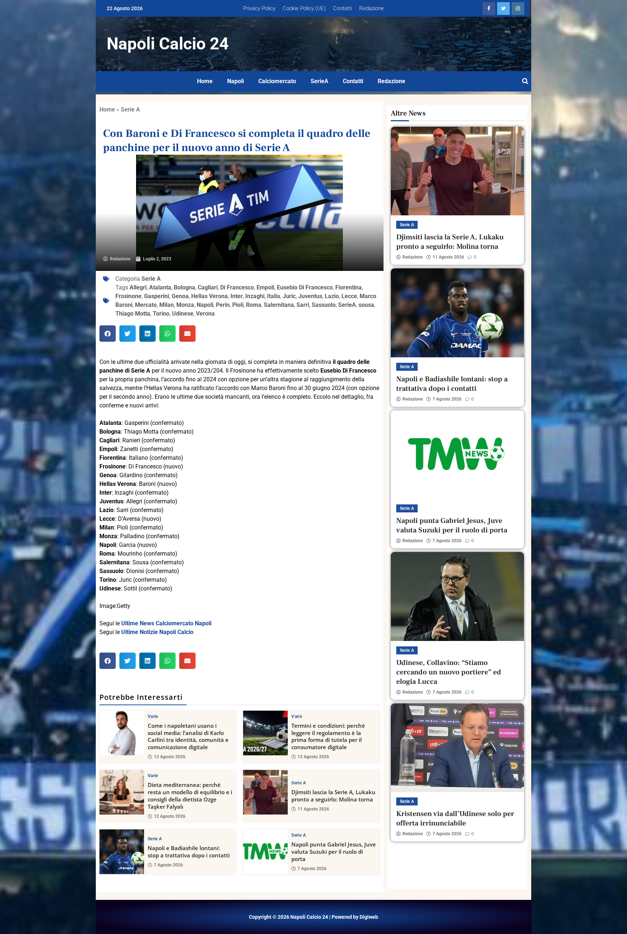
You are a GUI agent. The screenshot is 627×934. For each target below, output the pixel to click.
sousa (366, 304)
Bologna (184, 287)
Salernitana (279, 304)
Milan (166, 304)
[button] (107, 333)
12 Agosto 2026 (313, 757)
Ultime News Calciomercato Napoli (166, 623)
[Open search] (525, 81)
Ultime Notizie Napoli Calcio (157, 632)
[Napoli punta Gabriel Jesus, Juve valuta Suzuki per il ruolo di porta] (265, 851)
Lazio (332, 296)
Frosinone (128, 296)
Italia (273, 296)
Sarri (302, 304)
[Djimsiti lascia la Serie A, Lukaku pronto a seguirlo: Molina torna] (265, 792)
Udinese (182, 313)
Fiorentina (348, 287)
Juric (289, 296)
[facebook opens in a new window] (489, 8)
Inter (236, 296)
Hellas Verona (209, 296)
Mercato (146, 304)
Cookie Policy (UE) (304, 8)
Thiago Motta (132, 313)
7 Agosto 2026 (168, 865)
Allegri (138, 287)
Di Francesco (237, 287)
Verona (205, 313)
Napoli (235, 81)
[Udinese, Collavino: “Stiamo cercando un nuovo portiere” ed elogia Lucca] (457, 596)
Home (205, 81)
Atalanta (160, 287)
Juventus (310, 296)
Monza (185, 304)
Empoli (265, 287)
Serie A (130, 109)
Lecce (349, 296)
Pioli (237, 304)
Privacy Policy (259, 8)
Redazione (371, 8)
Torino (161, 313)
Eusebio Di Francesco (305, 287)
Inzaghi (255, 296)
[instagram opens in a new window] (518, 8)
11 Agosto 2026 (313, 809)
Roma (253, 304)
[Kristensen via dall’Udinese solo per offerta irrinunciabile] (457, 747)
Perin (223, 304)
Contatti (342, 8)
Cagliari (208, 287)
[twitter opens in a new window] (503, 8)
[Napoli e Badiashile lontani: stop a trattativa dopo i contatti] (121, 851)
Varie (153, 716)
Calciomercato (277, 81)
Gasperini (156, 296)
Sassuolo (324, 304)
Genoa (180, 296)
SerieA (319, 81)
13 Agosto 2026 (169, 757)
